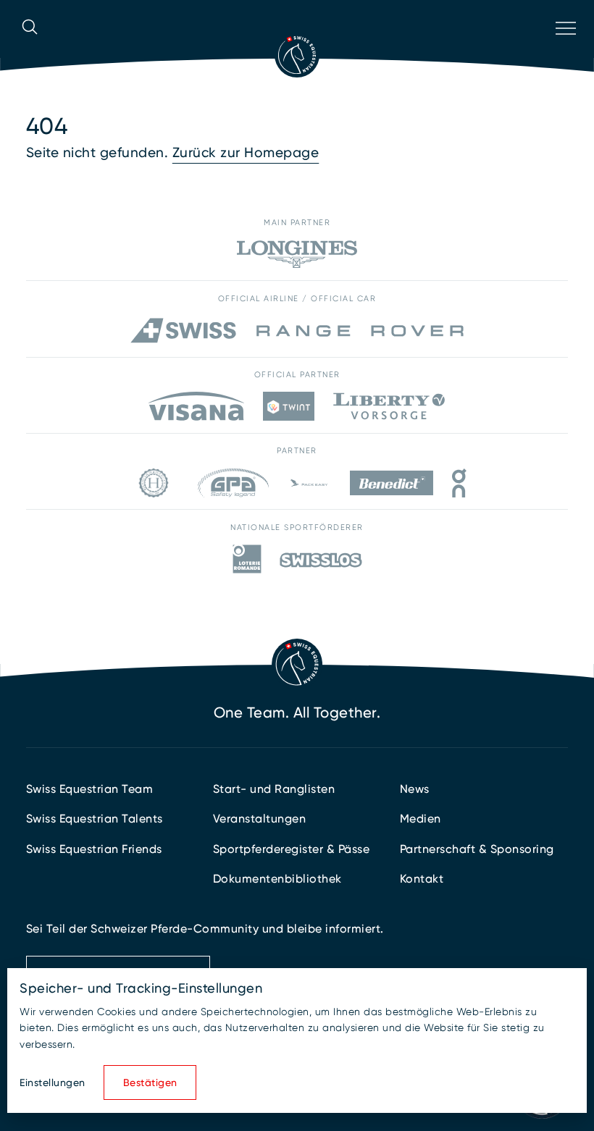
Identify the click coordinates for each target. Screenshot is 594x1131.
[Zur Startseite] (297, 55)
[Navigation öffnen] (564, 47)
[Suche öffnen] (29, 47)
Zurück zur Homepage (245, 152)
